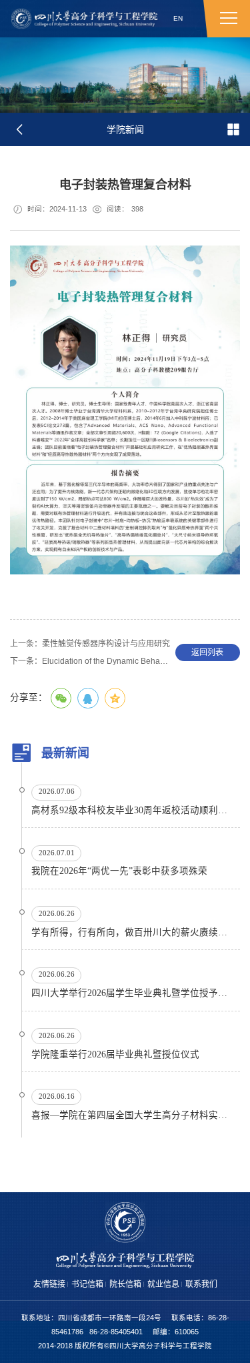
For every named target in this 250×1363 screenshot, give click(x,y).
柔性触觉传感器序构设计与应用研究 (90, 643)
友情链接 (49, 1284)
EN (178, 18)
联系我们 (201, 1284)
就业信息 (163, 1284)
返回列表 (207, 652)
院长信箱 (125, 1284)
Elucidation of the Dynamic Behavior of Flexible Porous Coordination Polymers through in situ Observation (90, 661)
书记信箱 (87, 1284)
